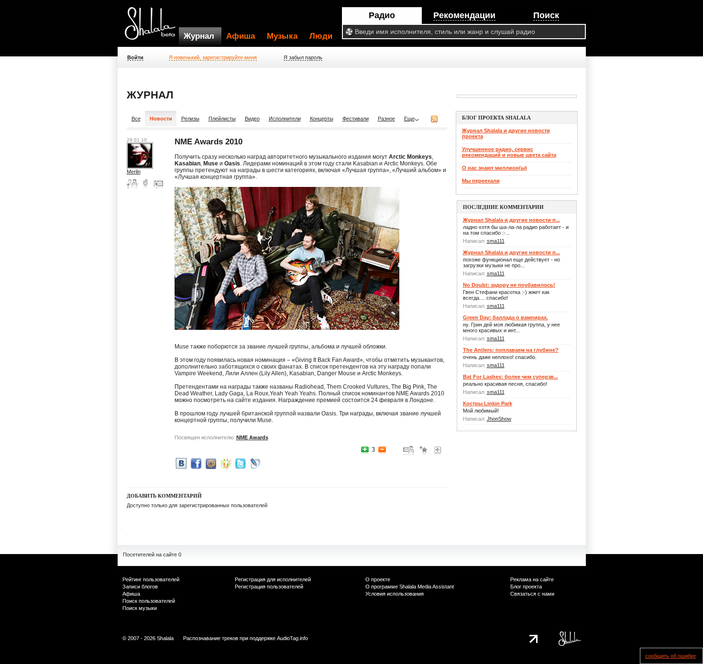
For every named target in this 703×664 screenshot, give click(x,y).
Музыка (282, 36)
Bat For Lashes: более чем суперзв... (510, 377)
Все (136, 118)
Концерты (321, 118)
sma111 (496, 241)
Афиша (240, 36)
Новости (161, 118)
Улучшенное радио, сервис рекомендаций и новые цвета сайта (509, 152)
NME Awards (252, 437)
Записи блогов (140, 586)
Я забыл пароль (303, 57)
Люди (320, 36)
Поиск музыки (139, 608)
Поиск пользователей (148, 601)
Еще (409, 118)
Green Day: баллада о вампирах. (505, 317)
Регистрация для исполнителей (273, 579)
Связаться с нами (532, 594)
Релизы (190, 118)
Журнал (199, 36)
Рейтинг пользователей (150, 579)
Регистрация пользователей (269, 586)
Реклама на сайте (532, 579)
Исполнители (285, 118)
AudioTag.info (292, 638)
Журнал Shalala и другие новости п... (511, 220)
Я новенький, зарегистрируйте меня (213, 57)
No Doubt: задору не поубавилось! (509, 285)
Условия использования (394, 594)
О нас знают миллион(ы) (494, 168)
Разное (386, 118)
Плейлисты (222, 118)
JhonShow (499, 419)
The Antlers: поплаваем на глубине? (511, 350)
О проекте (377, 579)
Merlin (134, 171)
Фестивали (355, 118)
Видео (252, 118)
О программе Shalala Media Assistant (409, 586)
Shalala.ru (154, 27)
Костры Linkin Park (487, 403)
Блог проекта (526, 586)
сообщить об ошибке (670, 656)
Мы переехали (481, 181)
